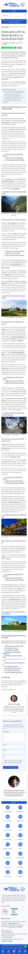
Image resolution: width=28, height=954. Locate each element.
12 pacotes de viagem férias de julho (13, 672)
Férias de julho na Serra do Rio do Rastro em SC (14, 92)
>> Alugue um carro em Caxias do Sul (13, 578)
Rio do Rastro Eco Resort (7, 181)
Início (2, 26)
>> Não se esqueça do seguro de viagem (14, 160)
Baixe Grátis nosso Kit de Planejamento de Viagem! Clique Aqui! (14, 21)
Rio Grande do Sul (5, 448)
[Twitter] (18, 48)
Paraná (10, 77)
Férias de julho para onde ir (11, 648)
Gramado (13, 457)
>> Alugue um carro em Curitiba (12, 253)
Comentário (6, 731)
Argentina (20, 340)
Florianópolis (16, 188)
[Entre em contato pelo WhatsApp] (25, 946)
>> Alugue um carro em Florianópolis (13, 158)
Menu (14, 11)
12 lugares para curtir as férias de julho (14, 646)
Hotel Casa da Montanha (14, 502)
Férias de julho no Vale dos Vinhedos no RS (13, 98)
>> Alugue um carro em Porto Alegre (13, 481)
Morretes (7, 274)
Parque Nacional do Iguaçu (17, 336)
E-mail (5, 750)
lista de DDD (12, 927)
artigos (6, 26)
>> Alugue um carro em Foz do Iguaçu (13, 381)
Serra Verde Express (17, 264)
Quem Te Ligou (12, 923)
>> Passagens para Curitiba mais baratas (14, 251)
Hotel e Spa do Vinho (14, 599)
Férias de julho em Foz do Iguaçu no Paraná (13, 95)
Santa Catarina (17, 77)
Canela (18, 457)
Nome (5, 744)
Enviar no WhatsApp (8, 47)
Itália (19, 588)
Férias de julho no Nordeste (11, 666)
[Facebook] (15, 48)
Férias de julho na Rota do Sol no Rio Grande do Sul (15, 97)
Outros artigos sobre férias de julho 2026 (12, 100)
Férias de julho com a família (11, 650)
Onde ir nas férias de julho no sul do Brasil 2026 (13, 91)
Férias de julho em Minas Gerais (12, 670)
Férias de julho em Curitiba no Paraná (12, 94)
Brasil (14, 340)
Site (4, 755)
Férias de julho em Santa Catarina (12, 668)
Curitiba (13, 223)
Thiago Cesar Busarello (9, 43)
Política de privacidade (7, 941)
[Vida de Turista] (14, 4)
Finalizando (5, 102)
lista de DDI (19, 927)
